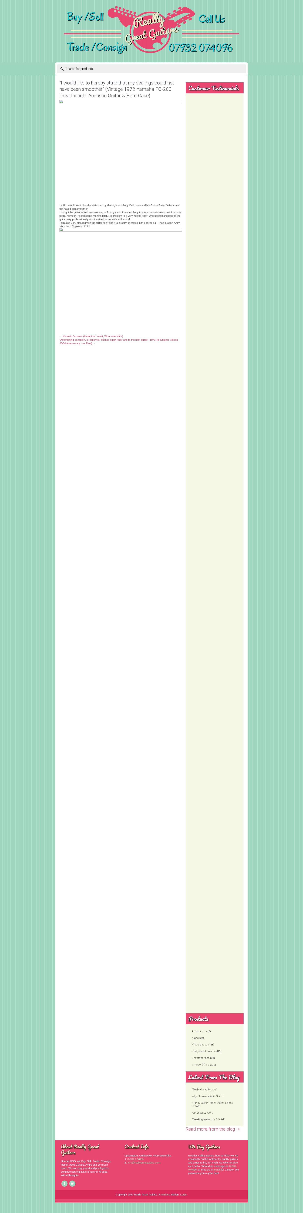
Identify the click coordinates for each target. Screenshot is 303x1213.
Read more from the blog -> (213, 1129)
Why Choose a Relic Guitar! (207, 1096)
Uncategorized (201, 1058)
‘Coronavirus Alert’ (202, 1112)
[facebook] (64, 1184)
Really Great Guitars (203, 1051)
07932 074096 (135, 1159)
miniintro (165, 1194)
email (217, 1169)
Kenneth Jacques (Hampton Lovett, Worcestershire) (91, 336)
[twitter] (72, 1184)
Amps (195, 1037)
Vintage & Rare (200, 1064)
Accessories (199, 1031)
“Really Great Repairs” (204, 1089)
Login (183, 1194)
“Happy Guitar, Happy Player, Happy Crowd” (212, 1104)
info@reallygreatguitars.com (144, 1162)
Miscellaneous (200, 1044)
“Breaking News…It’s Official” (208, 1119)
